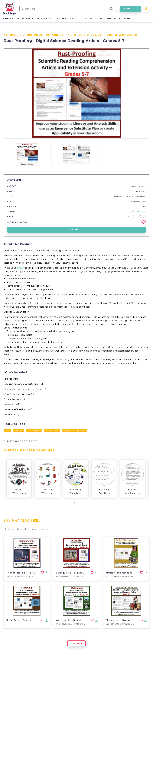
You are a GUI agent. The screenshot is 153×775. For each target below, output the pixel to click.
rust (7, 430)
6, (144, 191)
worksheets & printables (34, 19)
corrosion (18, 430)
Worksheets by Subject (85, 35)
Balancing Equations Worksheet (104, 491)
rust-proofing (34, 430)
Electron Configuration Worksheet (132, 491)
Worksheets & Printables (23, 35)
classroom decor (108, 19)
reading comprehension (75, 430)
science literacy (52, 430)
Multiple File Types (138, 201)
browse (8, 19)
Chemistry (141, 186)
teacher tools (65, 19)
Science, (133, 186)
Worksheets (55, 35)
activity (21, 268)
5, (142, 191)
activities (85, 19)
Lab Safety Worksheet (47, 491)
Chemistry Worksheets (75, 491)
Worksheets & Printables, (125, 196)
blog (127, 19)
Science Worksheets (122, 35)
